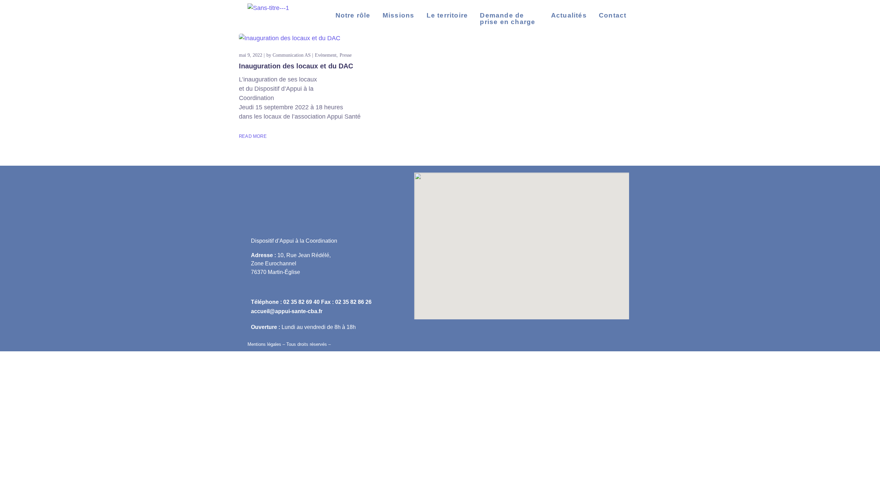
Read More (253, 136)
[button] (509, 18)
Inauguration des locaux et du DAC (296, 66)
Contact (612, 15)
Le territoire (447, 15)
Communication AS (292, 55)
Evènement (326, 55)
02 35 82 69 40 (301, 302)
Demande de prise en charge (507, 18)
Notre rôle (353, 15)
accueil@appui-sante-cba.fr (286, 311)
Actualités (569, 15)
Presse (346, 55)
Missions (399, 15)
